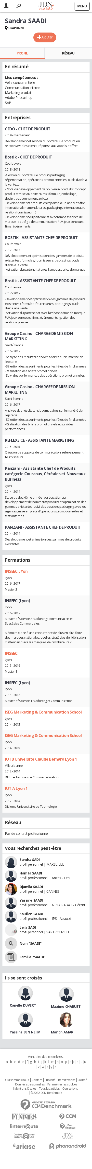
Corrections (70, 1088)
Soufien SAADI (31, 913)
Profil (22, 53)
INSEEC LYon (16, 571)
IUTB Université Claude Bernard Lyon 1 (41, 759)
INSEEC (11, 653)
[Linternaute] (24, 1126)
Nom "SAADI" (30, 943)
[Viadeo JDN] (68, 1136)
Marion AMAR (62, 1032)
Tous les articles (49, 1088)
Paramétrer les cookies (62, 1084)
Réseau (68, 53)
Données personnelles (30, 1084)
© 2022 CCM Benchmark (46, 1093)
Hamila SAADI (31, 873)
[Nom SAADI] (11, 943)
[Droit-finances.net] (68, 1126)
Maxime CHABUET (66, 1006)
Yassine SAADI (31, 900)
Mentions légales (25, 1088)
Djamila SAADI (31, 886)
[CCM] (68, 1117)
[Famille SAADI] (11, 957)
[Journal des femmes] (24, 1117)
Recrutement (66, 1080)
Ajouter (47, 37)
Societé (82, 1080)
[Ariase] (24, 1146)
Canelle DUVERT (23, 1005)
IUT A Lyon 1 (16, 788)
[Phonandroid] (68, 1146)
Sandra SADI (29, 859)
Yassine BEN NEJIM (25, 1032)
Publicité (50, 1080)
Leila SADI (28, 927)
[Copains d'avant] (24, 1136)
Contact (37, 1080)
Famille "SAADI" (32, 957)
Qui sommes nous (17, 1080)
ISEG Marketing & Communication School (43, 712)
